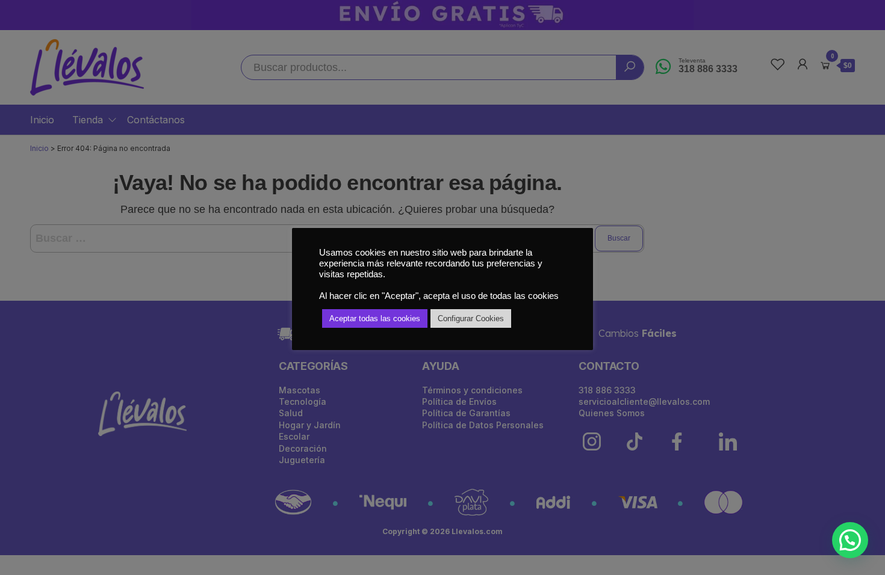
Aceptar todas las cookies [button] (374, 318)
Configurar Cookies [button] (471, 318)
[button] (850, 540)
